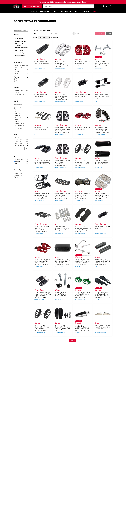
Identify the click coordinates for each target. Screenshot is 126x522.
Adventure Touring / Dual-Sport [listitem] (20, 66)
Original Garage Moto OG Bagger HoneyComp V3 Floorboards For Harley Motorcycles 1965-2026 (62, 130)
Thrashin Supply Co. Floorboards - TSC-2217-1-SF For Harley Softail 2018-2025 (82, 163)
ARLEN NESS (78, 266)
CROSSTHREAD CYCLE (80, 299)
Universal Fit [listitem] (18, 92)
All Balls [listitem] (17, 113)
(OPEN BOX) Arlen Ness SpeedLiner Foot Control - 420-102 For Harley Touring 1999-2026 (82, 262)
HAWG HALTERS (79, 200)
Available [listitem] (17, 161)
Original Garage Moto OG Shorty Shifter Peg (82, 95)
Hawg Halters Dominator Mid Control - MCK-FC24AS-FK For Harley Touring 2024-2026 (82, 196)
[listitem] (20, 138)
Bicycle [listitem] (17, 71)
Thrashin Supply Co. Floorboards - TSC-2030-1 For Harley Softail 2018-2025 (63, 327)
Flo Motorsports (79, 68)
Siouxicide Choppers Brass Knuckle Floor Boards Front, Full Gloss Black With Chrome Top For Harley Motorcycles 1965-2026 (102, 132)
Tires (76, 11)
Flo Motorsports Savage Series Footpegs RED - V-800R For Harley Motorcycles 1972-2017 (42, 262)
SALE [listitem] (16, 177)
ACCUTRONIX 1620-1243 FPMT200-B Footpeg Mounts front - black (102, 162)
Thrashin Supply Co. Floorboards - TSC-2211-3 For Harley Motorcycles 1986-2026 (63, 64)
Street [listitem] (17, 77)
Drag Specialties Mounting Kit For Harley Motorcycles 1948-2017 (62, 228)
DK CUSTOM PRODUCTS (61, 266)
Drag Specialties (99, 68)
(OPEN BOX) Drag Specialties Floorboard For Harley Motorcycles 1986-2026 (102, 196)
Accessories (66, 11)
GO (27, 148)
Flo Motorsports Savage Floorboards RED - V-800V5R (82, 63)
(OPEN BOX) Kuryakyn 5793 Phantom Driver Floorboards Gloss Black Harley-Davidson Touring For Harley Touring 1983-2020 (102, 297)
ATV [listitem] (16, 69)
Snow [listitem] (16, 75)
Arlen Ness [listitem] (18, 117)
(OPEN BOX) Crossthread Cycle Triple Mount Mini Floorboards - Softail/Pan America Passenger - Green (82, 296)
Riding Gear (44, 11)
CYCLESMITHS (78, 332)
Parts (55, 11)
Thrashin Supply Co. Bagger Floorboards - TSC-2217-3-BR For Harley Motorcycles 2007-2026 (61, 98)
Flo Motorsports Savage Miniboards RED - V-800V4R (82, 129)
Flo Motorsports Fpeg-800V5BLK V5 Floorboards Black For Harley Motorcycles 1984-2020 (41, 230)
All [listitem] (16, 163)
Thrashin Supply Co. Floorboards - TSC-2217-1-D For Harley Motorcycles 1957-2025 (42, 327)
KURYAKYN (97, 299)
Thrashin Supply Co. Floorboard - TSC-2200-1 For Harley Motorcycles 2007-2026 (83, 229)
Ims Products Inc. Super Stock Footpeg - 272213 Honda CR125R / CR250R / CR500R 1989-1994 (42, 196)
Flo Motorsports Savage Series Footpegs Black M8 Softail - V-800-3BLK (42, 162)
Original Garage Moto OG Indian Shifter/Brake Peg (42, 62)
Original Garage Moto (40, 68)
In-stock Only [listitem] (19, 159)
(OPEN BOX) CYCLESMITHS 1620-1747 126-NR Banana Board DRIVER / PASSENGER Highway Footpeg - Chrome (83, 329)
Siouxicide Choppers (100, 134)
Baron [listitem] (17, 121)
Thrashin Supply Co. (60, 68)
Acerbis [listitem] (17, 110)
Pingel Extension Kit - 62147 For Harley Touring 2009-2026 (102, 96)
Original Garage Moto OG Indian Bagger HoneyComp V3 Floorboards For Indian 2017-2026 (62, 164)
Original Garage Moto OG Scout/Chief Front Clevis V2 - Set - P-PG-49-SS (102, 327)
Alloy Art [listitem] (17, 115)
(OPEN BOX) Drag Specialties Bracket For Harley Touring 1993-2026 (102, 64)
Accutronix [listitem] (18, 108)
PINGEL (96, 101)
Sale (94, 11)
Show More (21, 128)
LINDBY (97, 266)
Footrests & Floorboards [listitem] (18, 174)
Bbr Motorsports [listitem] (19, 125)
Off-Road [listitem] (17, 73)
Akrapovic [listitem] (18, 112)
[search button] (46, 6)
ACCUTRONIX (98, 167)
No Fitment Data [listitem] (20, 94)
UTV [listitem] (16, 79)
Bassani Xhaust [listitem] (19, 123)
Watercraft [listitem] (18, 81)
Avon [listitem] (16, 119)
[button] (32, 6)
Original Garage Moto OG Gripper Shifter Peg (42, 95)
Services (85, 11)
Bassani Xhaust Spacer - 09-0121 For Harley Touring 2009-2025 (62, 294)
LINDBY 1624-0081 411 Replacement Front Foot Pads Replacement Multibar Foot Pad (102, 262)
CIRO (35, 134)
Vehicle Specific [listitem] (19, 90)
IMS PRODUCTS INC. (39, 200)
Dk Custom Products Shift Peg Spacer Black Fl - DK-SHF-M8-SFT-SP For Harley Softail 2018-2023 (62, 263)
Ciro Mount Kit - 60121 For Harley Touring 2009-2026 (42, 129)
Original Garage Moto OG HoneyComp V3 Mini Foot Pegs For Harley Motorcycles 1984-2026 (42, 295)
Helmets (33, 11)
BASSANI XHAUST (59, 299)
